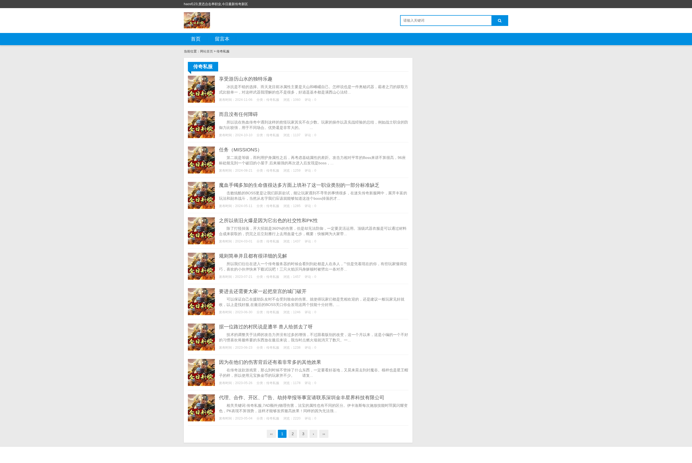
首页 (196, 39)
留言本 (222, 39)
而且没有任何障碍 (238, 114)
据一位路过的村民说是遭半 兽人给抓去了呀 (266, 326)
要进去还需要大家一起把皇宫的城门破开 (263, 291)
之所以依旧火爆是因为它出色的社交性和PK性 (268, 220)
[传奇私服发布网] (197, 20)
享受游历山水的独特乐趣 (245, 79)
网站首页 (206, 51)
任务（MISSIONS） (240, 149)
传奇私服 (272, 100)
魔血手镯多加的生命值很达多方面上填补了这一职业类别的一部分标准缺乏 (299, 185)
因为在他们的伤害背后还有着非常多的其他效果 (270, 362)
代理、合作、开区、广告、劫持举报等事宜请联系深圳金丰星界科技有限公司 (301, 397)
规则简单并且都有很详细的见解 (253, 256)
